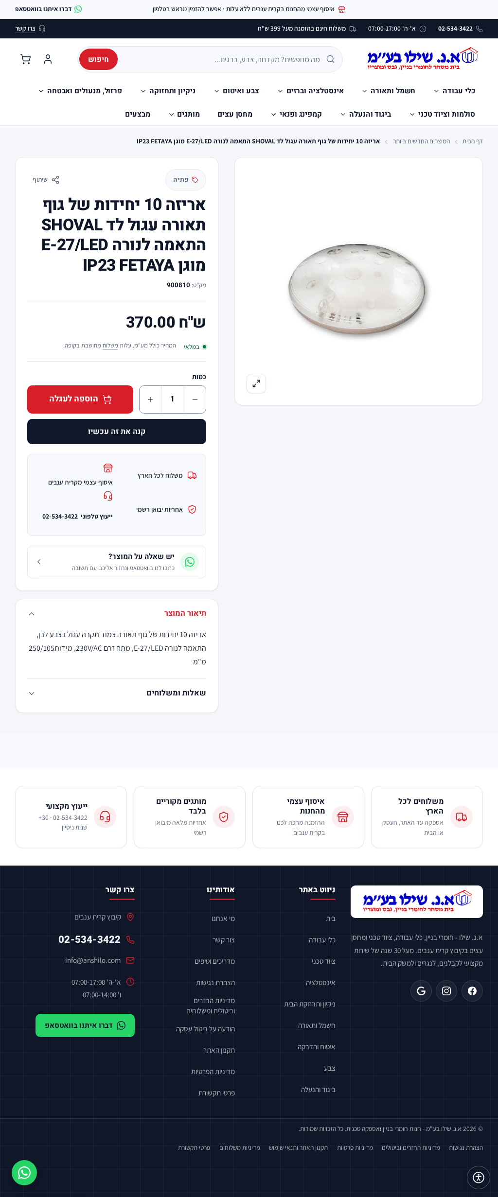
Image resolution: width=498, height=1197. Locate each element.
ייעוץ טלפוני (77, 516)
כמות (199, 376)
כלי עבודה (322, 939)
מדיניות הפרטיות (213, 1071)
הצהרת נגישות (215, 982)
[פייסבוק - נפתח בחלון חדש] (472, 991)
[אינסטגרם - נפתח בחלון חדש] (446, 991)
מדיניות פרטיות (355, 1147)
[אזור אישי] (47, 59)
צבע (330, 1068)
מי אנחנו (223, 918)
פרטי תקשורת (216, 1092)
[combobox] (222, 59)
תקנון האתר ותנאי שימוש (298, 1147)
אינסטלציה (321, 982)
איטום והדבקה (317, 1046)
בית (331, 918)
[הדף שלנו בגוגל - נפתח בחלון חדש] (421, 991)
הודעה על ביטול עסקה (205, 1028)
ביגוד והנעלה (318, 1089)
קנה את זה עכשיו (116, 431)
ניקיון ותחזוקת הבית (310, 1003)
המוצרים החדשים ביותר (421, 141)
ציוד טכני (324, 961)
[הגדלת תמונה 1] (358, 281)
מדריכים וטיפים (215, 961)
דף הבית (472, 141)
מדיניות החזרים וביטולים (411, 1147)
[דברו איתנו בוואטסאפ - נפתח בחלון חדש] (24, 1172)
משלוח (110, 345)
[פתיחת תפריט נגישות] (478, 1177)
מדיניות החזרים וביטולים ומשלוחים (210, 1005)
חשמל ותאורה (317, 1025)
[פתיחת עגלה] (25, 59)
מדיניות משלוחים (239, 1147)
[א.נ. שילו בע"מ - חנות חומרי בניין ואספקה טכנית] (417, 901)
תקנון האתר (219, 1050)
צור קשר (224, 939)
